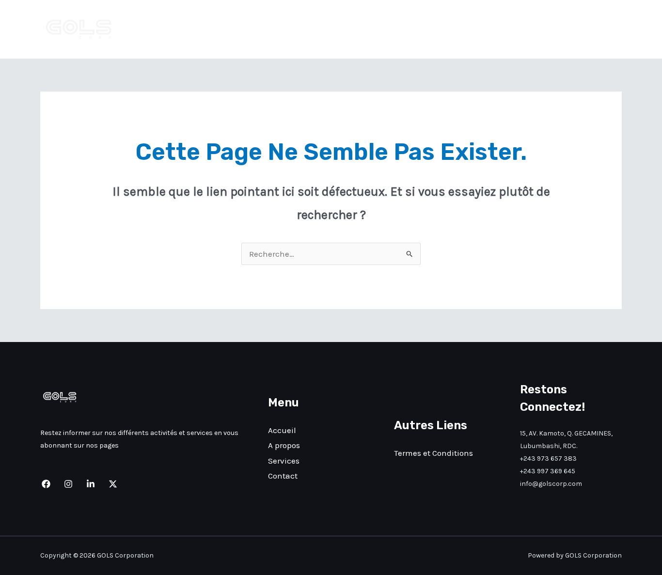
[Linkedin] (90, 484)
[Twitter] (113, 484)
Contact (599, 29)
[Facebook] (46, 484)
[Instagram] (68, 484)
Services (551, 29)
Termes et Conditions (433, 453)
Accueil (457, 29)
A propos (504, 29)
